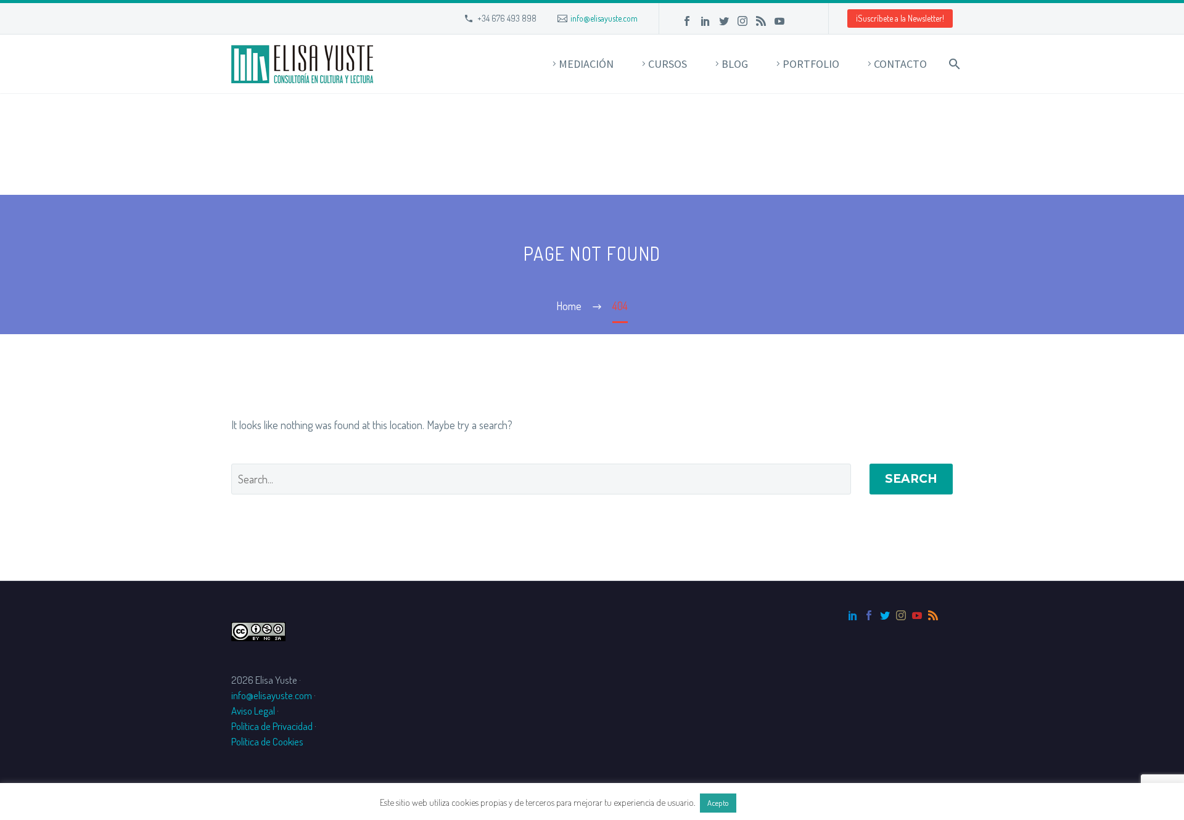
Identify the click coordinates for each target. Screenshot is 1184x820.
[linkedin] (853, 615)
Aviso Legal (253, 710)
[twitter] (885, 615)
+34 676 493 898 (506, 18)
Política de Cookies (267, 741)
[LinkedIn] (705, 21)
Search (911, 479)
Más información (771, 802)
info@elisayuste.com (604, 18)
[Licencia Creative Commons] (258, 629)
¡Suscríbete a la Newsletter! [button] (900, 18)
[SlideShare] (798, 21)
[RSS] (761, 21)
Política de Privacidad (272, 726)
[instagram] (901, 615)
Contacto (900, 64)
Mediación (586, 64)
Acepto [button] (718, 803)
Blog (735, 64)
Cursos (667, 64)
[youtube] (917, 615)
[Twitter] (724, 21)
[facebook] (869, 615)
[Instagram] (742, 21)
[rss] (933, 615)
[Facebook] (687, 21)
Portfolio (811, 64)
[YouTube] (779, 21)
